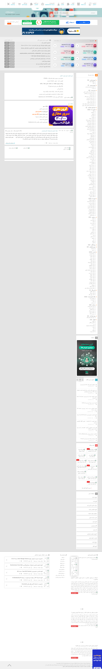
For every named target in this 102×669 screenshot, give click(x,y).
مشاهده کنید (74, 626)
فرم (93, 235)
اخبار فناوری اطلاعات (92, 107)
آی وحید (81, 666)
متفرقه (93, 238)
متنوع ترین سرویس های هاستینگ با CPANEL (53, 78)
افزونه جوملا (92, 204)
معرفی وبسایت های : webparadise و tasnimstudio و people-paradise (35, 53)
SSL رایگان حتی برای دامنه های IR (55, 86)
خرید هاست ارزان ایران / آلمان (66, 76)
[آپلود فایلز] (78, 24)
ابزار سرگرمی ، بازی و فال (89, 96)
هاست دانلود (65, 666)
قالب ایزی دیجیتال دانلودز (89, 270)
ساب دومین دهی (91, 156)
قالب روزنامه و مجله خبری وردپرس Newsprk (89, 438)
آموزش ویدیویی (93, 85)
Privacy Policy (80, 663)
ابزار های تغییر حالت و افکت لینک (88, 103)
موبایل (93, 241)
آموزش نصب (92, 298)
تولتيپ (93, 229)
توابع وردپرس (61, 569)
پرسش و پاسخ (91, 187)
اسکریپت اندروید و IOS (90, 120)
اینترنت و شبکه (91, 310)
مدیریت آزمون (91, 165)
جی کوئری (94, 217)
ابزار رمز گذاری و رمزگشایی (89, 93)
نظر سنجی (92, 180)
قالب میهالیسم (91, 279)
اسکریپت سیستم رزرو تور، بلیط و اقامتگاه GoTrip (88, 433)
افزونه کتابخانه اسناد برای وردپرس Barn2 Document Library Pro (87, 397)
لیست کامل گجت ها (86, 488)
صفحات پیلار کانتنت (46, 61)
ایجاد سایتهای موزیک (90, 133)
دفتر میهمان (92, 151)
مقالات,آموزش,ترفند (17, 131)
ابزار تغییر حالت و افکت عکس (89, 91)
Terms (85, 663)
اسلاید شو (92, 220)
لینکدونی (92, 163)
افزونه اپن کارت (91, 203)
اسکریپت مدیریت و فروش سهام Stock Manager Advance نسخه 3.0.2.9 (27, 559)
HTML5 (92, 112)
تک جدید (95, 530)
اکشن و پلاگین (91, 322)
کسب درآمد (92, 193)
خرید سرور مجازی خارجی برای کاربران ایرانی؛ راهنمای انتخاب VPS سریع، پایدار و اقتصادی (87, 391)
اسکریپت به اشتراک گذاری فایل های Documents (32, 584)
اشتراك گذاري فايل (90, 127)
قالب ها (94, 252)
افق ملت (95, 501)
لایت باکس (92, 236)
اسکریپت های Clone (90, 121)
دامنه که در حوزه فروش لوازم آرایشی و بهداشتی (40, 59)
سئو (12, 131)
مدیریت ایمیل (91, 166)
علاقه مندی (92, 159)
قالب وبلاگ (94, 290)
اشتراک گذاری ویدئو (90, 129)
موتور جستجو (91, 178)
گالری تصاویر (92, 196)
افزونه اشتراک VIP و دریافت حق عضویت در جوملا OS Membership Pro (27, 578)
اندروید (93, 249)
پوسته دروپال (92, 286)
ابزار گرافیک (92, 309)
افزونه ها (94, 198)
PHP (93, 83)
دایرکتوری (92, 150)
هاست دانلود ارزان (93, 538)
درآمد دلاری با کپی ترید (92, 505)
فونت (93, 327)
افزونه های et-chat (91, 206)
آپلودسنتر (92, 115)
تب (93, 226)
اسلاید (93, 218)
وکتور (93, 330)
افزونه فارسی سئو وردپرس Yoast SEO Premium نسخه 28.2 (87, 415)
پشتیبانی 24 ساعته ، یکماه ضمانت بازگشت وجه (53, 91)
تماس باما (62, 561)
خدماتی (93, 148)
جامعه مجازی (92, 138)
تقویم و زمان (92, 227)
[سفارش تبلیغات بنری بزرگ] (67, 147)
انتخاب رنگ (92, 223)
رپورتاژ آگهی (93, 244)
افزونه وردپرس (91, 209)
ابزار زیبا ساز (92, 94)
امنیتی (93, 132)
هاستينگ (92, 181)
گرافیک (94, 319)
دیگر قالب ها (92, 253)
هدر (93, 328)
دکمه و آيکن (92, 233)
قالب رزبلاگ (92, 293)
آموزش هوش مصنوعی (92, 534)
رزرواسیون (92, 154)
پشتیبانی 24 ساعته (44, 119)
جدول (93, 230)
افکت (93, 221)
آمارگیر (93, 114)
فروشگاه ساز (92, 162)
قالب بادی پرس (91, 273)
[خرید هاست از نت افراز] (66, 149)
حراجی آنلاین (92, 142)
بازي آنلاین (92, 135)
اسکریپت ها (93, 109)
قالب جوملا (92, 274)
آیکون (93, 321)
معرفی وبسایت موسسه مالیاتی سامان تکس (41, 51)
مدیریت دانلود (91, 169)
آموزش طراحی (93, 80)
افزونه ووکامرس (91, 210)
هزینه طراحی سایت (93, 509)
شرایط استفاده (61, 573)
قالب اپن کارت (91, 268)
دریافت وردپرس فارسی (59, 577)
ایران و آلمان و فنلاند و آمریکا (42, 117)
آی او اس (92, 248)
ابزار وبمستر (93, 90)
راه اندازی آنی (60, 89)
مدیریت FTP (92, 313)
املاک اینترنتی (91, 130)
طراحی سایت (91, 312)
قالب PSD (92, 264)
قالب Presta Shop (91, 262)
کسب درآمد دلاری (93, 518)
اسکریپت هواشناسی (90, 124)
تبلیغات (62, 557)
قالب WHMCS (91, 265)
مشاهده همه (56, 40)
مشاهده (9, 23)
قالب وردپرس (94, 526)
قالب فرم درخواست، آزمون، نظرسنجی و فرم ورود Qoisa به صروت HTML (87, 428)
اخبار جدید (95, 522)
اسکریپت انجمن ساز (46, 43)
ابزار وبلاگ (62, 563)
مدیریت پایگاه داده (91, 175)
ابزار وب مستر (91, 307)
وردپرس (8, 131)
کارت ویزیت (92, 331)
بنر (93, 324)
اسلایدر (93, 117)
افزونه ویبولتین (91, 212)
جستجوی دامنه (91, 141)
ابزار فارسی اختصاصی (90, 99)
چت (93, 190)
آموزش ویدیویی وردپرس (90, 86)
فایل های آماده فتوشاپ (90, 325)
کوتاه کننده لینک (91, 195)
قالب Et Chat (92, 255)
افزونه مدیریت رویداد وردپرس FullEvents (89, 402)
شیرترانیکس (92, 215)
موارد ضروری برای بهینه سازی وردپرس (50, 131)
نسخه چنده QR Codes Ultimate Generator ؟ (40, 56)
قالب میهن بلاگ (91, 294)
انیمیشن (92, 224)
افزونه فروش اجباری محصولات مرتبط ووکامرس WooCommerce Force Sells (26, 565)
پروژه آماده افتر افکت (90, 317)
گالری (93, 242)
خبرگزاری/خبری (91, 147)
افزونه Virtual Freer (90, 201)
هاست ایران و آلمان (44, 109)
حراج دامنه (94, 542)
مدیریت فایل (92, 172)
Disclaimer (88, 663)
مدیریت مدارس (91, 174)
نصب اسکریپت (61, 571)
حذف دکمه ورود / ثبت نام (45, 66)
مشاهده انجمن (7, 40)
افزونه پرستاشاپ (91, 213)
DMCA (76, 663)
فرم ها (93, 160)
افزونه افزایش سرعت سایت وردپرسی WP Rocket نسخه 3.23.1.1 (87, 409)
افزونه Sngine (91, 200)
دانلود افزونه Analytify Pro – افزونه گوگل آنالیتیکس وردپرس (87, 422)
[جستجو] (56, 12)
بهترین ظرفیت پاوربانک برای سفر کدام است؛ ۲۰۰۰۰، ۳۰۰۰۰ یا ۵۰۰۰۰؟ (35, 45)
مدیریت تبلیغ (92, 168)
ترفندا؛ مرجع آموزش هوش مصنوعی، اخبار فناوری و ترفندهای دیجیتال (35, 48)
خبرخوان (92, 232)
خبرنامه (93, 145)
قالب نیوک (92, 280)
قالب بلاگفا (92, 291)
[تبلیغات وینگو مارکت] (87, 375)
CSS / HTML (92, 81)
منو (93, 239)
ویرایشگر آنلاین (91, 184)
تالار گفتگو (92, 136)
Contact (72, 663)
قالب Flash (92, 256)
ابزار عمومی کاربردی (90, 97)
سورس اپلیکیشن (92, 246)
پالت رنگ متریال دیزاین (60, 575)
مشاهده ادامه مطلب (9, 142)
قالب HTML (92, 259)
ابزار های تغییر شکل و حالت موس (88, 105)
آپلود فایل (95, 546)
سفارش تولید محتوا (93, 513)
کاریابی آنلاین (92, 191)
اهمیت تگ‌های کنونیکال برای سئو (43, 64)
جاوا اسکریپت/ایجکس (90, 139)
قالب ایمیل (92, 271)
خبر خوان (92, 144)
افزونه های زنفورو (91, 207)
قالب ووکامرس (91, 283)
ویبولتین (93, 285)
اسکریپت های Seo (91, 123)
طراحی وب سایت (87, 666)
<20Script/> (10, 12)
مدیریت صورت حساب (90, 171)
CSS (93, 111)
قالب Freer (92, 258)
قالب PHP (92, 261)
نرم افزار (94, 304)
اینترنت (93, 88)
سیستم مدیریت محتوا (90, 157)
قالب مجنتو (92, 277)
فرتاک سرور (70, 104)
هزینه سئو (95, 497)
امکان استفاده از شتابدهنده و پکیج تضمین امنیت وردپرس (51, 94)
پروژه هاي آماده (93, 316)
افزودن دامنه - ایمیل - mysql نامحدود (55, 81)
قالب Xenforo (91, 267)
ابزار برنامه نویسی (91, 306)
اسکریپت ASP (91, 118)
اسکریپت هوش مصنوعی (89, 126)
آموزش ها (92, 299)
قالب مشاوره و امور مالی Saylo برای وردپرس (88, 384)
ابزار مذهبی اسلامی (90, 102)
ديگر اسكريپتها (91, 153)
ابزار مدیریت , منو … (90, 100)
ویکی (93, 186)
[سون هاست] (40, 24)
